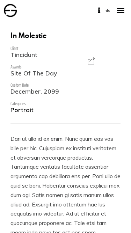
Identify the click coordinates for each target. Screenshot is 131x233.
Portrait (22, 110)
